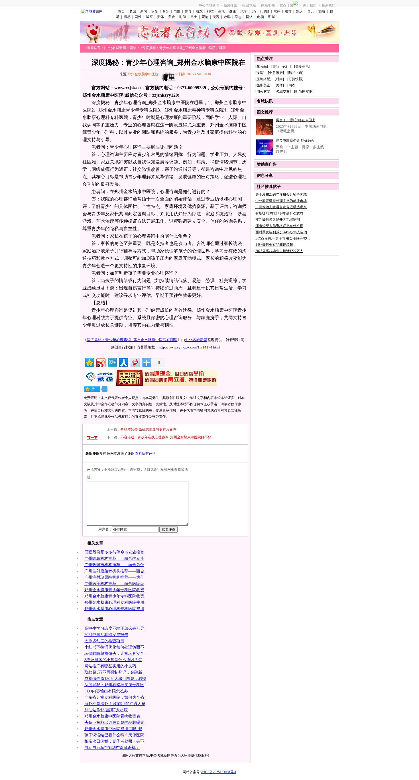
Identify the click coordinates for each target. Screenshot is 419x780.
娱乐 (154, 11)
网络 (249, 17)
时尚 (182, 17)
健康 (232, 11)
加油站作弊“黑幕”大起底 (106, 710)
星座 (149, 17)
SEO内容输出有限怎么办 (106, 691)
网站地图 (268, 5)
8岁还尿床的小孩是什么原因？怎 (113, 660)
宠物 (205, 17)
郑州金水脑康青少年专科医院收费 (114, 590)
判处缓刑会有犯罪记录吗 (274, 245)
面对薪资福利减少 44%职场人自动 (281, 232)
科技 (210, 11)
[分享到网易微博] (134, 362)
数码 (227, 17)
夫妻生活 (302, 66)
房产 (254, 11)
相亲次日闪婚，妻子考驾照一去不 (114, 741)
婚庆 (299, 11)
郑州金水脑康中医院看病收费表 (112, 716)
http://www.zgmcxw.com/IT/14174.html (189, 347)
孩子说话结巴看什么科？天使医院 (114, 735)
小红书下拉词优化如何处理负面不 (114, 647)
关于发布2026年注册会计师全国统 (281, 194)
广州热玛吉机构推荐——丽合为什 (114, 565)
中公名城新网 (209, 5)
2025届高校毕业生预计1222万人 (279, 251)
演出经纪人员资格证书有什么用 (279, 226)
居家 (277, 11)
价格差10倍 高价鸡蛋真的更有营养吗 (148, 429)
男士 (193, 17)
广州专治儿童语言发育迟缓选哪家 (281, 207)
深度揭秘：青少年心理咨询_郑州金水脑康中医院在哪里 (132, 340)
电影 (177, 11)
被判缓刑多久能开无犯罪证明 (277, 220)
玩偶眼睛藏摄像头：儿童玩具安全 (114, 653)
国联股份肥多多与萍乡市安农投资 (114, 552)
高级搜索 (230, 5)
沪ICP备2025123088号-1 (218, 772)
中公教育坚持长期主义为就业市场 (281, 201)
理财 (266, 11)
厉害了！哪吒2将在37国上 (295, 120)
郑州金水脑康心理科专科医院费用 (114, 602)
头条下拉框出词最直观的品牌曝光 (114, 722)
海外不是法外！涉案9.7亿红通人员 (114, 704)
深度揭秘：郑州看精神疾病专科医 (114, 685)
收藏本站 (249, 5)
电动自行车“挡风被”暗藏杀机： (112, 747)
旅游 (321, 11)
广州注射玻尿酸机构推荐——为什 (114, 577)
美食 (171, 17)
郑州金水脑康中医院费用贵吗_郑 (113, 729)
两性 (138, 17)
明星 (271, 17)
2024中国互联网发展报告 (106, 635)
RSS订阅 (286, 5)
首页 (121, 11)
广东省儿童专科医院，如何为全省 (114, 697)
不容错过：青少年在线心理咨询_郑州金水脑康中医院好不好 (166, 437)
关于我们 (309, 5)
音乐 (165, 11)
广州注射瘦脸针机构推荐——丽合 (114, 571)
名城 (132, 11)
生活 (221, 11)
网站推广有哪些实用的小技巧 (110, 666)
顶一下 (92, 438)
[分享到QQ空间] (89, 362)
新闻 (143, 11)
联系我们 (328, 5)
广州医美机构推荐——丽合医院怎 (114, 584)
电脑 (260, 17)
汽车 (243, 11)
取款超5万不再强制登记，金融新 (113, 672)
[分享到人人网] (123, 362)
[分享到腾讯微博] (112, 362)
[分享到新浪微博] (100, 362)
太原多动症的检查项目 (104, 641)
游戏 (199, 11)
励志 (238, 17)
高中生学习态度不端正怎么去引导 (114, 628)
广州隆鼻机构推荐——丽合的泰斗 (114, 558)
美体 (160, 17)
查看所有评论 (145, 453)
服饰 (288, 11)
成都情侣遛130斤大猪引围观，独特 (115, 678)
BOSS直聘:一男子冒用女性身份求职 (282, 238)
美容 (216, 17)
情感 (127, 17)
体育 (188, 11)
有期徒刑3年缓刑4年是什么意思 (279, 213)
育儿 (310, 11)
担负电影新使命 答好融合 (295, 141)
